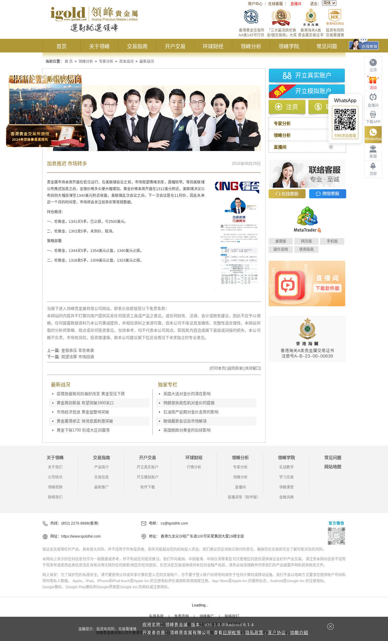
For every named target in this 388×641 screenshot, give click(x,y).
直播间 (295, 4)
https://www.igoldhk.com (81, 536)
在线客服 (275, 4)
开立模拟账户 (313, 91)
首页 (61, 46)
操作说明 (280, 249)
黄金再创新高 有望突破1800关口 (85, 403)
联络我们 (55, 497)
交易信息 (101, 477)
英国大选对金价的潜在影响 (187, 393)
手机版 (332, 241)
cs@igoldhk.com (174, 523)
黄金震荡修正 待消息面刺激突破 (85, 421)
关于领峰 (99, 46)
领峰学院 (289, 46)
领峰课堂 (286, 487)
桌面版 (280, 241)
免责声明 (181, 616)
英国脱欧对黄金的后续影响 (187, 430)
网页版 (306, 241)
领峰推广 (206, 616)
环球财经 (213, 46)
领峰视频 (55, 487)
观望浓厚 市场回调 (77, 356)
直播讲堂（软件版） (244, 497)
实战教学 (286, 467)
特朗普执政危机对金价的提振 (189, 403)
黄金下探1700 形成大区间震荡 (83, 430)
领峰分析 (251, 46)
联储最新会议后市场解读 (185, 421)
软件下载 (147, 487)
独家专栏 (167, 384)
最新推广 (101, 487)
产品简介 (101, 467)
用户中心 (255, 4)
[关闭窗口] (252, 368)
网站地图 (332, 466)
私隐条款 (156, 616)
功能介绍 (299, 632)
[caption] (236, 290)
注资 (292, 107)
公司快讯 (55, 477)
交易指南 (137, 46)
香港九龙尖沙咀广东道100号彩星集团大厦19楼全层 (202, 536)
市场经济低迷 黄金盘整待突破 (83, 412)
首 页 (69, 61)
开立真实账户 (313, 75)
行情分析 (194, 467)
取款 (332, 107)
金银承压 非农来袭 (77, 350)
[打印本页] (218, 368)
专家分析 (106, 61)
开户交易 (175, 46)
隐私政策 (254, 632)
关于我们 (55, 467)
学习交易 (286, 477)
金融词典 (286, 497)
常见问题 (326, 46)
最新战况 (146, 61)
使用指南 (306, 249)
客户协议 (277, 632)
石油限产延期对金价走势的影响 (191, 412)
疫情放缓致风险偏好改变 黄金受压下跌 (91, 393)
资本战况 (126, 61)
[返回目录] (235, 368)
